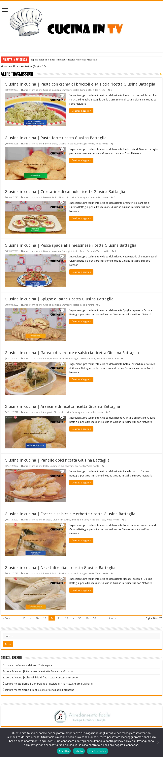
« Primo (7, 618)
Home (7, 66)
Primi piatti (85, 90)
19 (44, 618)
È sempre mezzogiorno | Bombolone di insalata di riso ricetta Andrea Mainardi (48, 683)
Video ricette (99, 90)
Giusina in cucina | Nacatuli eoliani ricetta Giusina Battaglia (60, 567)
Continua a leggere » (81, 110)
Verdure (101, 358)
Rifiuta (79, 751)
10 (23, 618)
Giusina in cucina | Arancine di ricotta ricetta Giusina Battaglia (62, 406)
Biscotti (47, 143)
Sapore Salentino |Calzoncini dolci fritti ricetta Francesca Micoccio (40, 677)
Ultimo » (111, 618)
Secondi (91, 251)
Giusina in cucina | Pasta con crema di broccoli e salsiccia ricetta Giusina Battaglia (80, 84)
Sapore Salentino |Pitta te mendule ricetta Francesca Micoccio (64, 59)
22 (66, 618)
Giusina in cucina (52, 90)
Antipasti (47, 412)
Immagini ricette (70, 90)
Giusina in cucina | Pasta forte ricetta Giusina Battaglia (56, 137)
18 (37, 618)
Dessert (47, 197)
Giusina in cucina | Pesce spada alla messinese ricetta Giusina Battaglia (70, 245)
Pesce (83, 251)
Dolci (54, 143)
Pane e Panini (87, 305)
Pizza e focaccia (97, 519)
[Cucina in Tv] (81, 26)
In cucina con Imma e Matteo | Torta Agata (27, 665)
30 (79, 618)
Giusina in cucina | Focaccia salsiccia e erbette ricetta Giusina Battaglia (70, 513)
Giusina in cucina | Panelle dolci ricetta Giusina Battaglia (57, 460)
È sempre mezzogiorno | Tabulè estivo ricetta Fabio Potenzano (38, 689)
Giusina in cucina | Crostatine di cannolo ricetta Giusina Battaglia (65, 191)
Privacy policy (97, 751)
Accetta (64, 751)
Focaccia (47, 519)
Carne (46, 358)
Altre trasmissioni (32, 90)
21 (59, 618)
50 (94, 618)
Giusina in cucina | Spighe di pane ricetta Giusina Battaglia (59, 299)
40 (87, 618)
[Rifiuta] (158, 742)
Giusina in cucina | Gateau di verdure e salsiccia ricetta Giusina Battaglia (72, 352)
